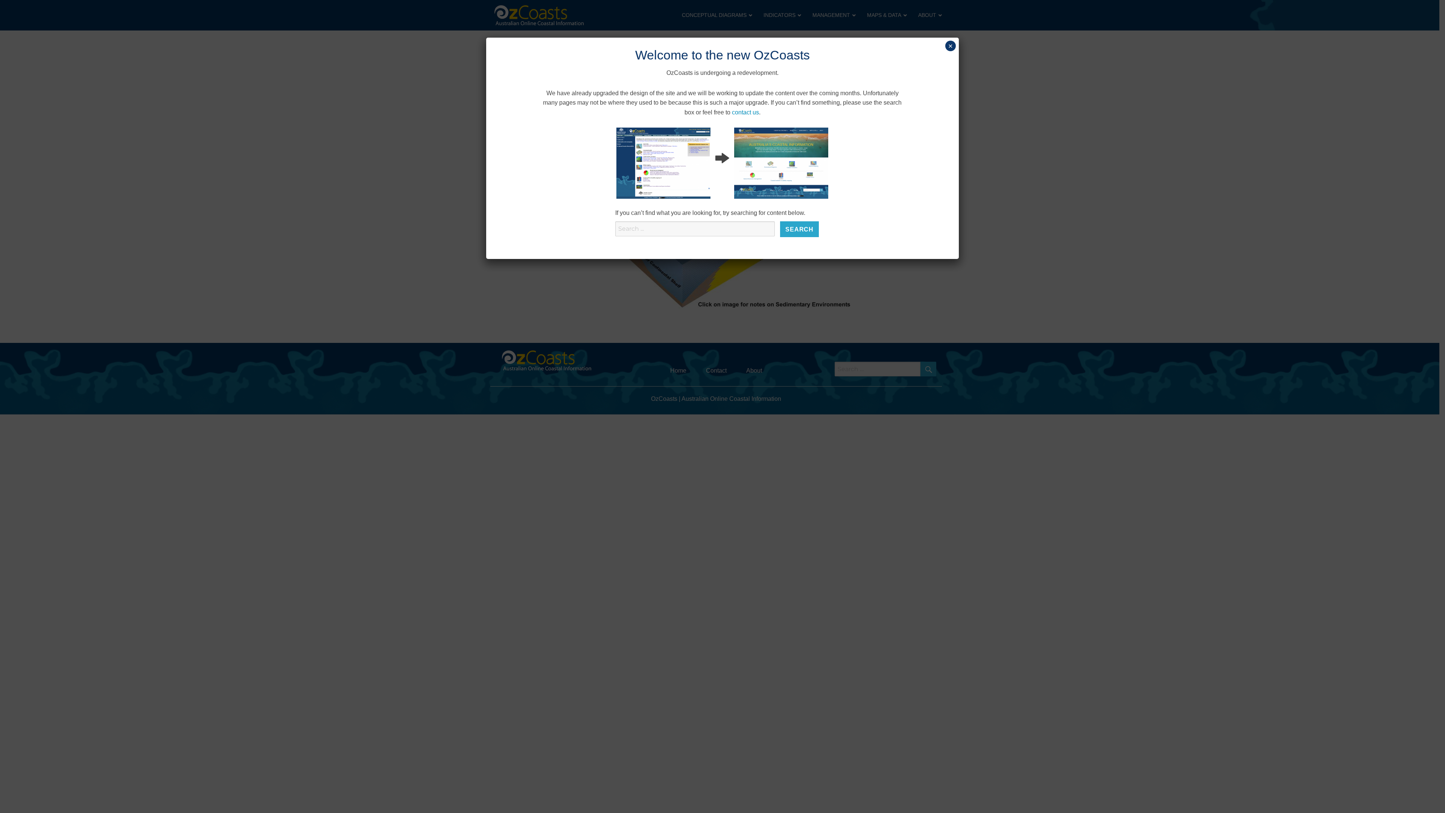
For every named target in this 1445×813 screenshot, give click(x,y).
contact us (745, 112)
